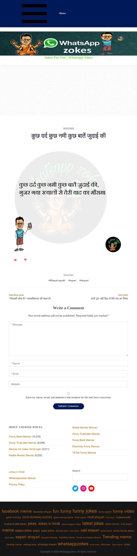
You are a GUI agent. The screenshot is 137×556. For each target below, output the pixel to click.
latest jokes (93, 523)
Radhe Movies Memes (21, 455)
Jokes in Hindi (16, 471)
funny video (123, 511)
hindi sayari (80, 517)
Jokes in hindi (49, 523)
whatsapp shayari (47, 544)
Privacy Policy (17, 484)
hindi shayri (110, 517)
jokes (32, 523)
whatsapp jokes (29, 544)
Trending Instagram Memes (88, 537)
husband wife (123, 517)
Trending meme (116, 536)
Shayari (68, 275)
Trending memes (14, 544)
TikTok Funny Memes (84, 452)
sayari (73, 280)
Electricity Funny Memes (85, 446)
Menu (62, 13)
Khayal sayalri (57, 280)
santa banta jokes (123, 530)
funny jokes (85, 510)
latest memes (112, 524)
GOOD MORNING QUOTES (37, 517)
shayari (85, 280)
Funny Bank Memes (20, 436)
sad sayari (74, 530)
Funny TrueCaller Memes (23, 442)
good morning (13, 517)
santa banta (106, 530)
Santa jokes (9, 537)
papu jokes (47, 530)
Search (76, 470)
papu (36, 530)
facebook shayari (42, 511)
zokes (127, 544)
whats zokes (95, 544)
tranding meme (67, 537)
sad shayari (90, 530)
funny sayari (105, 511)
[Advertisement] (68, 90)
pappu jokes (23, 530)
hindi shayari (95, 517)
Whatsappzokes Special (22, 478)
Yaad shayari (117, 544)
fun (56, 510)
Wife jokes (105, 544)
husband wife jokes (15, 524)
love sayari (126, 524)
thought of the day (49, 537)
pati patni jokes (62, 530)
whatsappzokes (73, 543)
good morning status (63, 517)
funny (65, 510)
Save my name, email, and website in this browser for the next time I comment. (68, 397)
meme (8, 530)
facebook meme (17, 511)
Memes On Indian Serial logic (25, 449)
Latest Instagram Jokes (71, 524)
